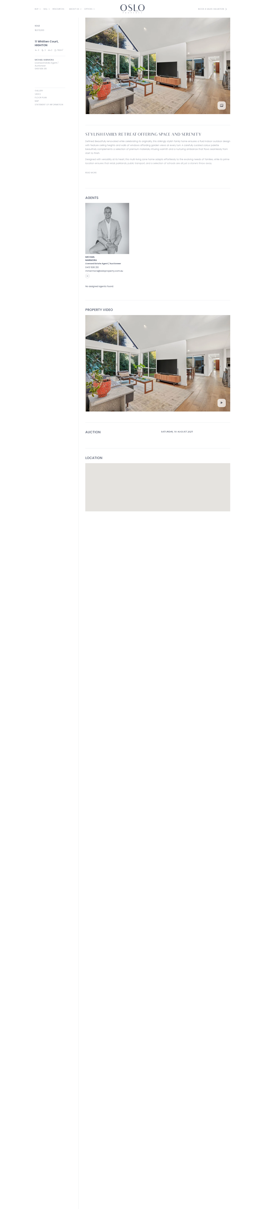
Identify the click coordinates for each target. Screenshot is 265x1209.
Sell (45, 9)
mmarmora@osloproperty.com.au (104, 270)
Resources (58, 9)
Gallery (39, 90)
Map (37, 101)
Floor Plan (41, 97)
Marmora (91, 260)
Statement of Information (49, 104)
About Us (74, 9)
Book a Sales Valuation (211, 9)
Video (38, 94)
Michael (90, 257)
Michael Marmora (44, 59)
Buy (37, 9)
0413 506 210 (41, 68)
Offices (88, 9)
